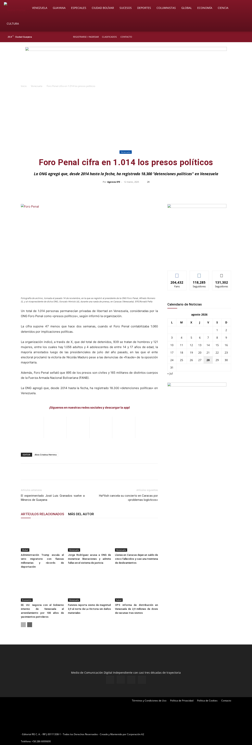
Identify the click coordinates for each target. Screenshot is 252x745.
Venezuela (39, 8)
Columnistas (166, 8)
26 (191, 360)
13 (199, 345)
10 (171, 345)
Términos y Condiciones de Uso (149, 700)
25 (181, 360)
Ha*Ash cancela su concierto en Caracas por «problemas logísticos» (128, 498)
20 (199, 352)
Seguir (199, 273)
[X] (239, 37)
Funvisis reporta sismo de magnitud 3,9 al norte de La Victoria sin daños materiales (89, 608)
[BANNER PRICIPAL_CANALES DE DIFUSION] (126, 64)
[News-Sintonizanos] (196, 207)
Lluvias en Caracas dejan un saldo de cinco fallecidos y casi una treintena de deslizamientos (136, 558)
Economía (204, 8)
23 (226, 352)
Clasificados (109, 36)
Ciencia (223, 8)
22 (217, 352)
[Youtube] (245, 37)
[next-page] (29, 624)
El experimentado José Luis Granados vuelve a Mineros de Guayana (53, 498)
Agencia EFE (113, 181)
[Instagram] (232, 37)
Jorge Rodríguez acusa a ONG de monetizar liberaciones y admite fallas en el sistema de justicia (89, 558)
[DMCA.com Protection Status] (175, 734)
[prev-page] (23, 624)
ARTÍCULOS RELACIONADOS (42, 514)
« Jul (170, 373)
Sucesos (126, 8)
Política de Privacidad (181, 700)
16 (226, 345)
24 (171, 360)
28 (208, 360)
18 (181, 352)
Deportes (144, 8)
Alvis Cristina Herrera (46, 454)
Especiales (78, 8)
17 (171, 352)
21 (208, 352)
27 (199, 360)
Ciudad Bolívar (103, 8)
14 (208, 345)
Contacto (126, 36)
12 (191, 345)
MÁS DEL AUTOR (81, 514)
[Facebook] (226, 37)
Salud (118, 600)
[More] (209, 191)
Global (186, 8)
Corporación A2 (135, 734)
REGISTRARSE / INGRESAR (86, 36)
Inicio (24, 86)
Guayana (59, 8)
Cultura (13, 23)
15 (217, 345)
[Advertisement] (126, 119)
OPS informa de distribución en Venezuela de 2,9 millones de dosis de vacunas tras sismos (136, 608)
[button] (243, 8)
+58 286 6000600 (41, 741)
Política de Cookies (207, 700)
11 (181, 345)
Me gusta (177, 273)
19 (191, 352)
